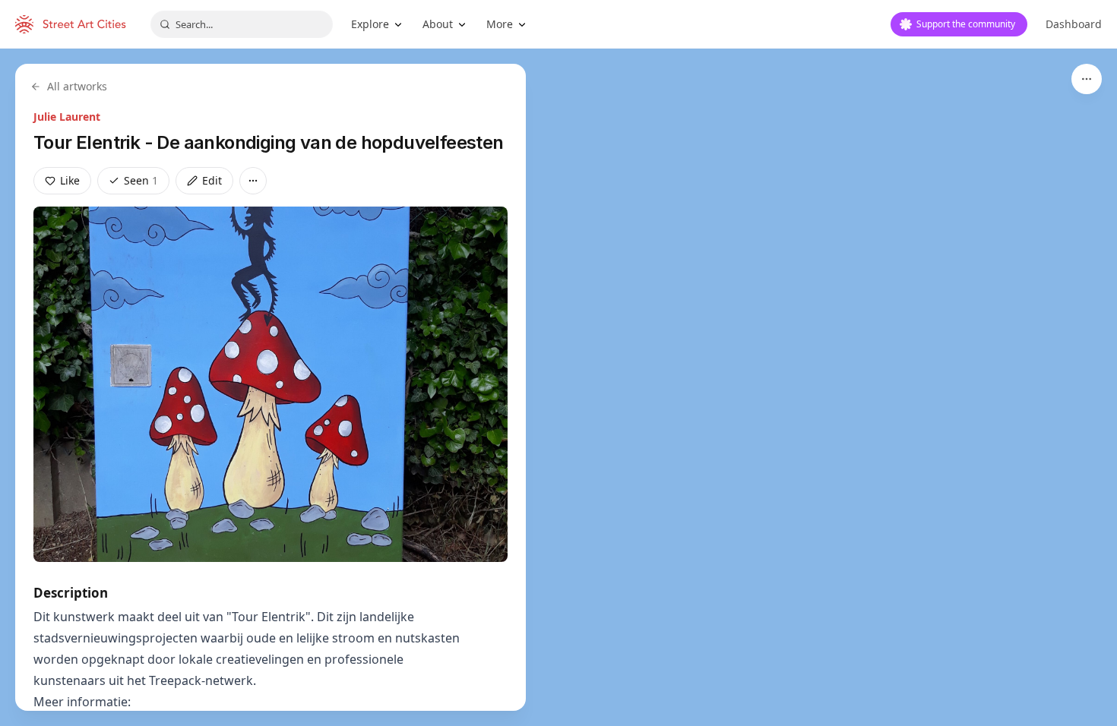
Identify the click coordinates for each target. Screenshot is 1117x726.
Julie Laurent (66, 116)
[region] (558, 387)
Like (70, 180)
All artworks (77, 86)
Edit (212, 180)
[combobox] (241, 24)
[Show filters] (1086, 79)
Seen (141, 180)
